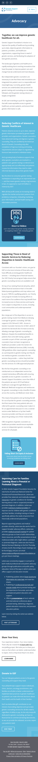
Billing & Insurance (16, 751)
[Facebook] (10, 2)
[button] (19, 238)
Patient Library (31, 751)
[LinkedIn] (3, 2)
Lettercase (11, 754)
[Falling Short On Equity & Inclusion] (16, 445)
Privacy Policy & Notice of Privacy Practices (19, 756)
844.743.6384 (15, 742)
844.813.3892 (23, 742)
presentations (17, 598)
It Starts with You (26, 645)
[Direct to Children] (16, 217)
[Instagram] (7, 2)
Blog (24, 751)
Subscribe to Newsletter (22, 754)
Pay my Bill (6, 751)
